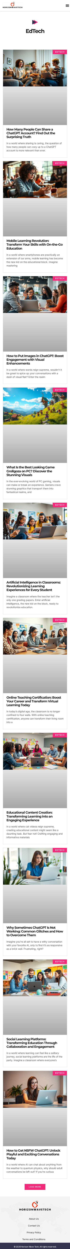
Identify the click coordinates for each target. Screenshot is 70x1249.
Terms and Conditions (33, 1239)
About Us (34, 1218)
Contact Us (34, 1225)
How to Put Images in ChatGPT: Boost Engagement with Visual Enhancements (35, 359)
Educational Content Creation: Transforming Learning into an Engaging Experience (29, 816)
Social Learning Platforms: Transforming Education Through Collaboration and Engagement (31, 1043)
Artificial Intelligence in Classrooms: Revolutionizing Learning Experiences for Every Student (33, 586)
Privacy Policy (34, 1232)
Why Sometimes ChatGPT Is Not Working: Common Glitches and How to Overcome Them (34, 931)
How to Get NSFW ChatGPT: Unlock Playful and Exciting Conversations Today (33, 1154)
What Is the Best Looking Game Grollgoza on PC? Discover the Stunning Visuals (30, 471)
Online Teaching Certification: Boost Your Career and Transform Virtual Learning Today (33, 701)
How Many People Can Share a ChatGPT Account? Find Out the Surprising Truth (30, 133)
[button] (35, 1187)
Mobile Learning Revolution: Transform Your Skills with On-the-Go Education (34, 244)
